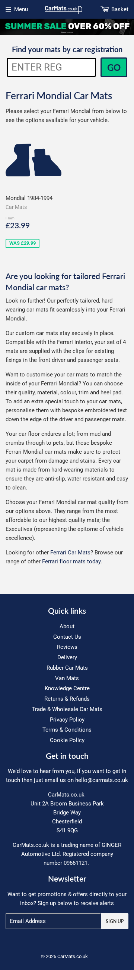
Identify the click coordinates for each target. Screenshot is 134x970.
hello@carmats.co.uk (101, 780)
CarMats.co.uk (72, 956)
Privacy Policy (67, 719)
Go (114, 67)
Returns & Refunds (67, 698)
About (67, 626)
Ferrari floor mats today (71, 561)
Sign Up (115, 921)
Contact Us (67, 636)
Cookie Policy (67, 740)
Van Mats (67, 678)
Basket (119, 9)
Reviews (67, 647)
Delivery (67, 657)
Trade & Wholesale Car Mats (67, 709)
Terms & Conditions (67, 729)
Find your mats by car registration (67, 49)
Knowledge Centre (67, 688)
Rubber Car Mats (67, 667)
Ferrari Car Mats (70, 552)
